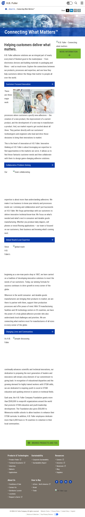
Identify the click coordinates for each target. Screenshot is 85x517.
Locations (12, 494)
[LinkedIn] (71, 10)
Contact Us (12, 487)
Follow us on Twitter (70, 481)
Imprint (73, 511)
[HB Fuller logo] (9, 3)
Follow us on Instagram (61, 481)
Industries (12, 466)
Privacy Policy (56, 511)
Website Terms (45, 511)
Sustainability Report (39, 463)
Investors (60, 463)
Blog (58, 469)
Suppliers (60, 472)
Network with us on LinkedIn (65, 481)
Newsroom (60, 466)
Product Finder (14, 460)
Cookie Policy (65, 511)
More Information (69, 51)
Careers (59, 460)
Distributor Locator (15, 491)
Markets (12, 469)
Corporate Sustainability (41, 460)
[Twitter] (67, 10)
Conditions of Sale (15, 484)
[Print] (79, 10)
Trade (35, 491)
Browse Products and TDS (44, 443)
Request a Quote (14, 497)
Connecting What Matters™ (26, 9)
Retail (35, 487)
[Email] (75, 10)
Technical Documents (16, 463)
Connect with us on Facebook (56, 481)
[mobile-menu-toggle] (82, 3)
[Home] (6, 9)
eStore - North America (40, 484)
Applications (13, 472)
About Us (12, 9)
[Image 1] (61, 490)
